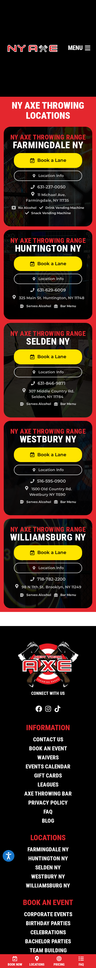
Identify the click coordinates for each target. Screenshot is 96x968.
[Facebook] (38, 708)
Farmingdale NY (48, 849)
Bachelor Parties (48, 941)
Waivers (48, 757)
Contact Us (48, 739)
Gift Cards (48, 775)
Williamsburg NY (48, 885)
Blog (48, 820)
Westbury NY (48, 876)
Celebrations (48, 932)
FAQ (48, 811)
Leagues (48, 784)
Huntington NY (48, 858)
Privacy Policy (48, 802)
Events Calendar (48, 766)
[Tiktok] (57, 708)
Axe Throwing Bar (48, 793)
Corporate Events (48, 914)
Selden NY (48, 867)
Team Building (48, 950)
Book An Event (48, 748)
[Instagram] (48, 708)
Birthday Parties (48, 923)
